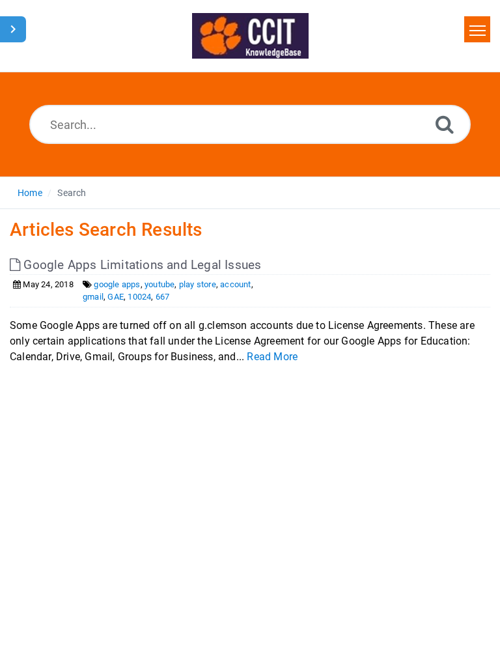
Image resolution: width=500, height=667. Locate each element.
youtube (159, 284)
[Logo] (250, 36)
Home (30, 193)
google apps (117, 284)
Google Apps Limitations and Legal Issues (140, 264)
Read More (272, 356)
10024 (139, 297)
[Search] (445, 124)
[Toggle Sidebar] (13, 29)
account (235, 284)
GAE (115, 297)
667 (163, 297)
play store (197, 284)
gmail (93, 297)
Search (71, 193)
